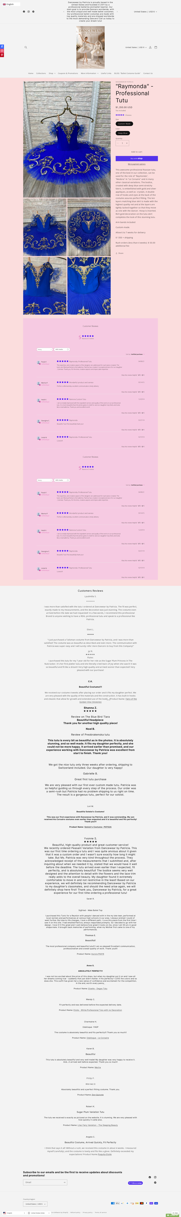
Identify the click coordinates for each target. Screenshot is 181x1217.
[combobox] (45, 349)
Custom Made (124, 124)
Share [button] (120, 253)
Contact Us (173, 1215)
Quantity (119, 138)
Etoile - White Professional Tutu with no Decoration (98, 1010)
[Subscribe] (64, 1182)
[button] (25, 47)
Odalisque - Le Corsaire (98, 1038)
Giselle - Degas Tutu (97, 988)
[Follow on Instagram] (2, 51)
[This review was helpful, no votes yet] (139, 375)
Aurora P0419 (97, 954)
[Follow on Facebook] (2, 46)
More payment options (137, 164)
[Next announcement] (117, 11)
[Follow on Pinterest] (2, 55)
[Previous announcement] (64, 11)
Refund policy (75, 1212)
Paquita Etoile (105, 1154)
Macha (98, 1067)
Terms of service (101, 1212)
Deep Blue (123, 133)
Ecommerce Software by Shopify (56, 1212)
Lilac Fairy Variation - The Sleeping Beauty (98, 1125)
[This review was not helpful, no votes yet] (142, 375)
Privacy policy (87, 1212)
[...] (108, 698)
